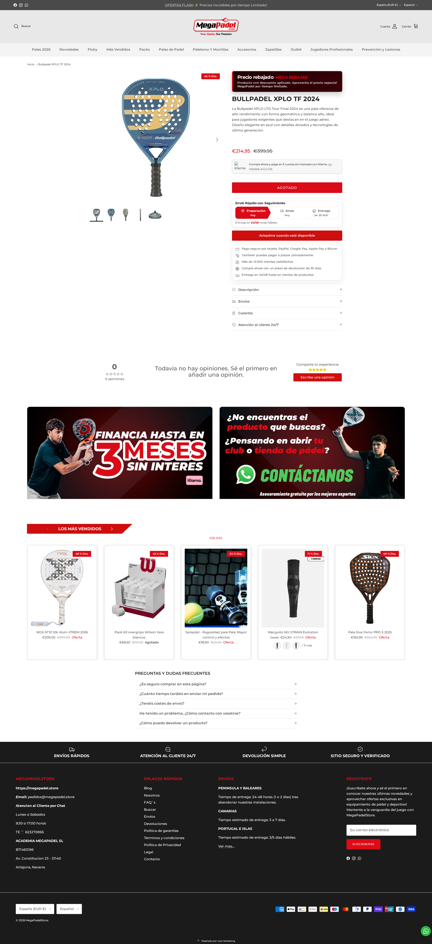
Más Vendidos (118, 49)
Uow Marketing (226, 940)
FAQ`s (149, 802)
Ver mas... (226, 846)
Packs (144, 49)
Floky (92, 49)
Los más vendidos (79, 528)
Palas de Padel (171, 49)
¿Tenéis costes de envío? (162, 703)
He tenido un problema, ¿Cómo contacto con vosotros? (190, 713)
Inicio (30, 64)
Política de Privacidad (162, 845)
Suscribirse (363, 844)
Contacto (152, 859)
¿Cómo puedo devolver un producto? (173, 723)
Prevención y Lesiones (381, 49)
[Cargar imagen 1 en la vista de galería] (156, 137)
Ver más (216, 537)
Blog (148, 788)
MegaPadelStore (37, 920)
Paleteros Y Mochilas (210, 49)
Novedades (69, 49)
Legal (148, 852)
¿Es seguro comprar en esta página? (173, 684)
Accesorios (246, 49)
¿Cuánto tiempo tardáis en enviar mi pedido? (181, 694)
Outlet (296, 49)
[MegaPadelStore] (216, 26)
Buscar (150, 809)
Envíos (149, 816)
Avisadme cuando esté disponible (287, 235)
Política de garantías (161, 831)
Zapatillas (273, 49)
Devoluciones (155, 824)
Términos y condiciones (164, 838)
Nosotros (152, 795)
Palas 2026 (41, 49)
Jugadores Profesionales (331, 49)
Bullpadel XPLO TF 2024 (54, 64)
